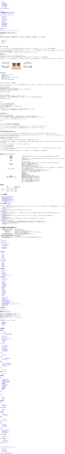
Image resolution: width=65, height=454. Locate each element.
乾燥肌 (3, 257)
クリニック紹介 (4, 26)
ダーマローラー (4, 337)
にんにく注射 (4, 426)
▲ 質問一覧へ (4, 210)
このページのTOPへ (3, 240)
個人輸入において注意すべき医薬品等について (22, 232)
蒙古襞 (3, 388)
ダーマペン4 (4, 336)
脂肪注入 (3, 398)
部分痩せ (3, 265)
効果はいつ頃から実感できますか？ (7, 199)
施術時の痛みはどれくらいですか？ (7, 198)
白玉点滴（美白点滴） (5, 430)
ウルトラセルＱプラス (5, 346)
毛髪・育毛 (4, 279)
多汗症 (3, 410)
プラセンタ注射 (4, 425)
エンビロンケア (4, 339)
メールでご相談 (4, 19)
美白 (3, 256)
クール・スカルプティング (6, 363)
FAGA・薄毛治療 (5, 440)
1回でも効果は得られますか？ (7, 200)
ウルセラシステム (5, 345)
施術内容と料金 (4, 24)
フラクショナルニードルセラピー (7, 338)
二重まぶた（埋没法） (5, 379)
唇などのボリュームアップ (6, 275)
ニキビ (3, 258)
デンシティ (4, 347)
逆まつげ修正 (4, 405)
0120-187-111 (2, 318)
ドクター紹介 (4, 25)
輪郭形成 (3, 273)
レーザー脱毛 (4, 332)
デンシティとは (4, 40)
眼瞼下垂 (3, 404)
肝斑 (3, 254)
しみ (3, 253)
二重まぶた (4, 270)
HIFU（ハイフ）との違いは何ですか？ (8, 196)
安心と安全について (5, 4)
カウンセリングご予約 (5, 244)
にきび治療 (4, 354)
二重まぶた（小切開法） (6, 381)
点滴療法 (3, 341)
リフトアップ (4, 272)
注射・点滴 (4, 424)
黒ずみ (3, 264)
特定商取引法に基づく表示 (4, 445)
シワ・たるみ (4, 274)
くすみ (3, 255)
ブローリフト (4, 386)
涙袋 (3, 389)
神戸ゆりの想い (4, 3)
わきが (3, 409)
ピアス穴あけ (4, 369)
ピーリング (4, 340)
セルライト (4, 266)
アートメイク (4, 373)
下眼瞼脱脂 (4, 387)
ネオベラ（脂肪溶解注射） (6, 358)
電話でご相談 (4, 20)
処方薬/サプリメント (5, 436)
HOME (3, 2)
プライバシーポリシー (13, 445)
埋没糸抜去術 (4, 380)
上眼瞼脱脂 (4, 385)
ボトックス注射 (4, 359)
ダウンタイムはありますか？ (6, 197)
